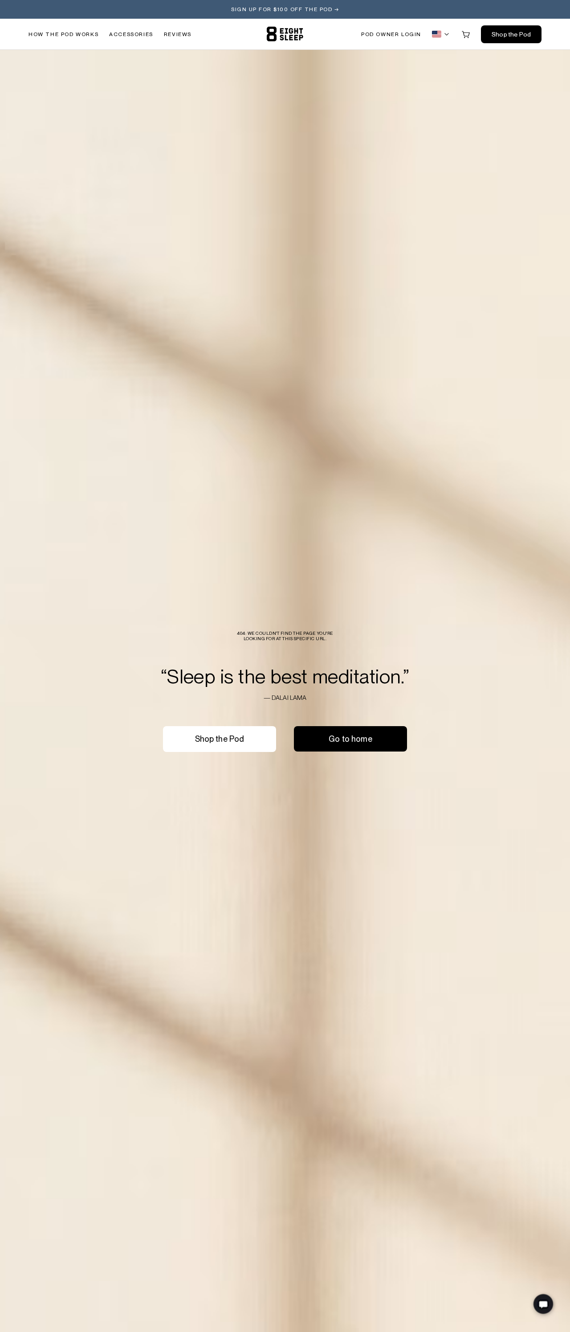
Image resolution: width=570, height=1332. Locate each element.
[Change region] (441, 34)
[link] (285, 34)
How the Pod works (63, 34)
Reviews (177, 34)
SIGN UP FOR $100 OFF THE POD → (285, 9)
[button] (391, 34)
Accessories (131, 34)
